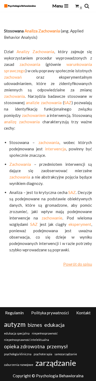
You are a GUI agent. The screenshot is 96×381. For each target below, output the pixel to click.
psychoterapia (43, 354)
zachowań (13, 77)
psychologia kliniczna (17, 354)
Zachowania (20, 164)
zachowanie (52, 217)
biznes (35, 325)
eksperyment (80, 224)
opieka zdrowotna (24, 346)
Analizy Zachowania (35, 51)
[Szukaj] (86, 6)
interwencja (55, 148)
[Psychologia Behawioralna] (21, 5)
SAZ (67, 102)
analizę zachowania (22, 121)
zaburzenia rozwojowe (18, 364)
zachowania (29, 64)
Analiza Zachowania (42, 30)
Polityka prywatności (50, 312)
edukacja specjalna (17, 333)
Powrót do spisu (77, 264)
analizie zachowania (44, 102)
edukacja (54, 325)
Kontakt (83, 312)
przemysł (57, 346)
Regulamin (14, 312)
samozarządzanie (65, 354)
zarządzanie (55, 362)
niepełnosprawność (45, 333)
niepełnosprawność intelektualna (26, 339)
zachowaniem (34, 115)
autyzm (15, 324)
